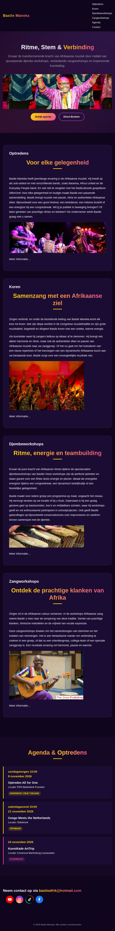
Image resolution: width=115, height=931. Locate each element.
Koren (95, 9)
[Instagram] (19, 899)
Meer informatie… (20, 259)
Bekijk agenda (43, 116)
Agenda (96, 22)
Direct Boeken (71, 116)
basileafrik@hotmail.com (60, 891)
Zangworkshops (100, 18)
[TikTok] (29, 899)
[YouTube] (9, 899)
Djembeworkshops (102, 13)
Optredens (97, 4)
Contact (96, 27)
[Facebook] (39, 899)
